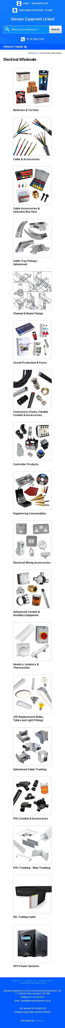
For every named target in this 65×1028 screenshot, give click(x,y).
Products (33, 53)
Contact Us (30, 981)
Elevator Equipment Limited (32, 19)
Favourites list (40, 3)
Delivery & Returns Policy (34, 983)
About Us (17, 981)
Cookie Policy (46, 981)
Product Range (13, 47)
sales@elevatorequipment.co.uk (36, 1001)
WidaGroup (39, 1021)
